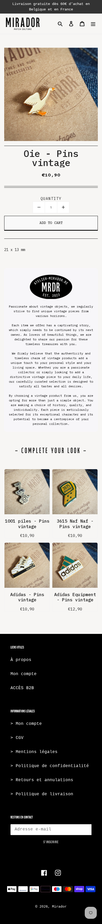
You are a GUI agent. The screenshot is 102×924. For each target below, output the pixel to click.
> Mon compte (26, 723)
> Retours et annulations (41, 780)
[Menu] (93, 23)
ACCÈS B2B (22, 688)
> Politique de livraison (41, 794)
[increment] (63, 207)
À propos (20, 660)
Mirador (59, 907)
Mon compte (23, 674)
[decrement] (39, 207)
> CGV (17, 738)
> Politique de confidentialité (49, 766)
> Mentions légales (34, 752)
